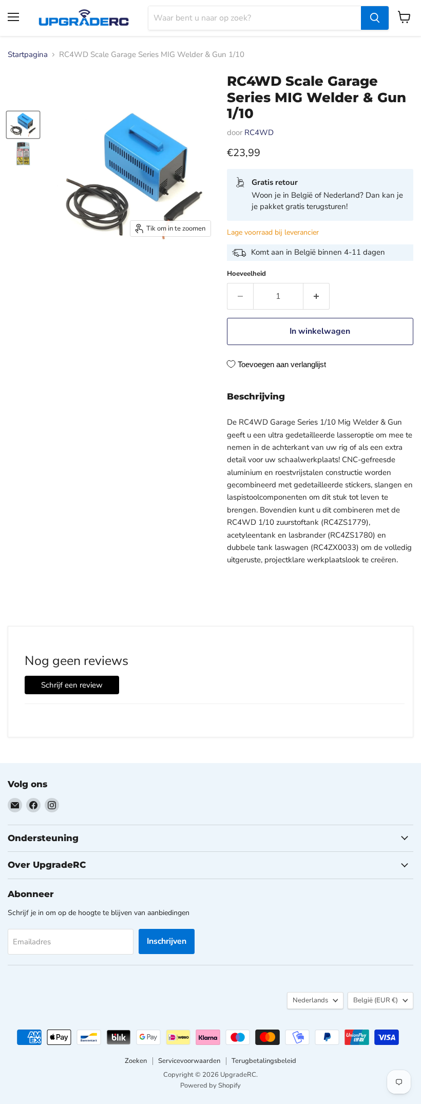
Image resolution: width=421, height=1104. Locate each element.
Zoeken (136, 1060)
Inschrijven (166, 941)
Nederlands (310, 1000)
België (375, 1000)
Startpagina (28, 54)
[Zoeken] (375, 18)
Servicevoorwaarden (189, 1060)
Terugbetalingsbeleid (264, 1060)
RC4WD (259, 132)
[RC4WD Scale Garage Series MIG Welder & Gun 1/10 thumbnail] (23, 124)
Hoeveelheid (246, 274)
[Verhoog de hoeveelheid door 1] (316, 296)
